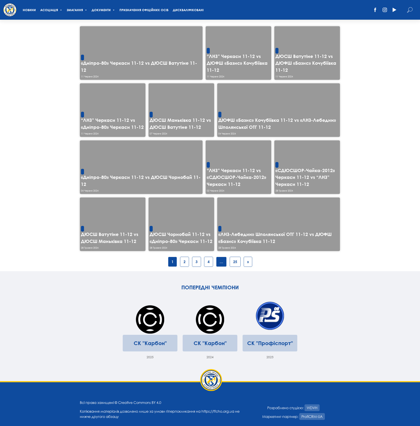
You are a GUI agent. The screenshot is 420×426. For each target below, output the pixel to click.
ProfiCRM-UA (312, 416)
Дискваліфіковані (188, 10)
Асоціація (49, 10)
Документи (101, 10)
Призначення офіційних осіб (143, 10)
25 (235, 262)
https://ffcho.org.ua (217, 411)
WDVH (312, 407)
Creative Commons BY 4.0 (139, 402)
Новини (29, 10)
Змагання (75, 10)
